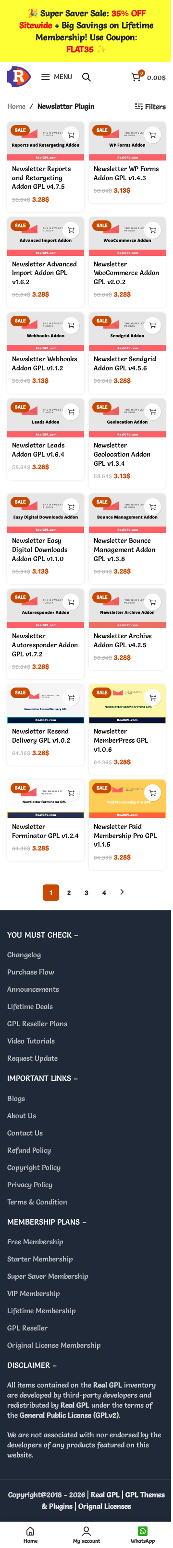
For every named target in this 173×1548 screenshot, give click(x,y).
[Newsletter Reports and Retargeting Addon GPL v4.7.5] (45, 141)
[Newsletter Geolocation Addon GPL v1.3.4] (127, 418)
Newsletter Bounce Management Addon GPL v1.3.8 (124, 549)
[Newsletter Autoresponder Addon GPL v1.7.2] (45, 608)
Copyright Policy (34, 1167)
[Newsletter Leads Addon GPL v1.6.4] (45, 418)
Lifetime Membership (41, 1310)
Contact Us (25, 1132)
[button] (70, 134)
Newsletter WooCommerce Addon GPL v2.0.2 (126, 273)
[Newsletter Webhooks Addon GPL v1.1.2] (45, 331)
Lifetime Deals (30, 1006)
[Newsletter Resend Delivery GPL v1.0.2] (45, 703)
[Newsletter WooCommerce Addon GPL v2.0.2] (127, 236)
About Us (21, 1115)
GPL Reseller (27, 1327)
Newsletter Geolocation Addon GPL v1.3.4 (122, 454)
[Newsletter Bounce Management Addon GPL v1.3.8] (127, 512)
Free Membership (35, 1241)
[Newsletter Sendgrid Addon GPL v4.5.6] (127, 331)
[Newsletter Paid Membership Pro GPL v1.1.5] (127, 799)
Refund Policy (29, 1150)
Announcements (33, 989)
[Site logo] (19, 74)
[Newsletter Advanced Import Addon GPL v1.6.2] (45, 236)
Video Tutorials (31, 1040)
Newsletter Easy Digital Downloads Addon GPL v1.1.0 (39, 549)
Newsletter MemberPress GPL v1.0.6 (121, 740)
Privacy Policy (29, 1184)
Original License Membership (54, 1345)
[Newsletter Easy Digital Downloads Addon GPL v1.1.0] (45, 512)
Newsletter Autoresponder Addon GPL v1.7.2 (45, 645)
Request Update (32, 1058)
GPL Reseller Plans (37, 1023)
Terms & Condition (37, 1201)
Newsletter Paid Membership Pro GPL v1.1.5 (125, 836)
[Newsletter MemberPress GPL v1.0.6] (127, 703)
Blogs (16, 1098)
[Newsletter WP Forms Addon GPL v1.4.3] (127, 141)
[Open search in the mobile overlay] (86, 77)
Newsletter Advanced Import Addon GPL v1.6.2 (44, 273)
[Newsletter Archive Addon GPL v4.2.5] (127, 608)
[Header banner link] (86, 31)
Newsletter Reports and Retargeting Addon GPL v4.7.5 (41, 178)
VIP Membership (33, 1293)
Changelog (24, 954)
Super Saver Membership (47, 1276)
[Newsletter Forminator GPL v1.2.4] (45, 799)
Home (16, 106)
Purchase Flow (30, 971)
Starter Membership (40, 1258)
